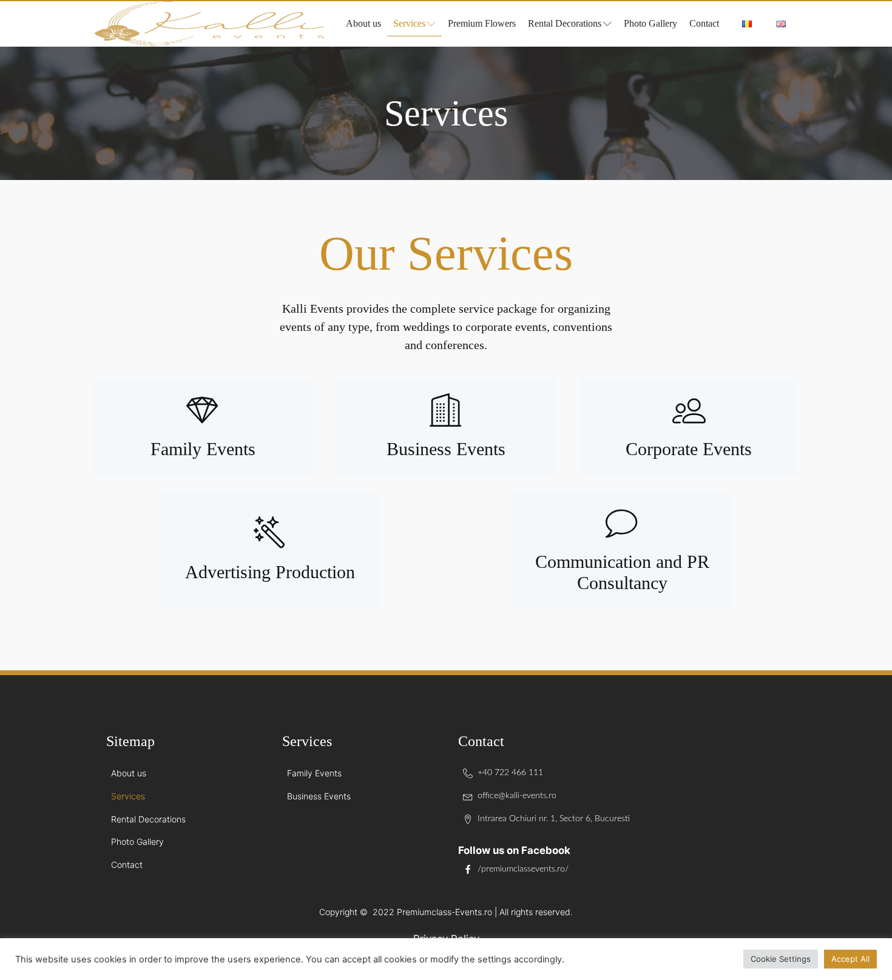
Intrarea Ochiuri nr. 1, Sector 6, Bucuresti (554, 819)
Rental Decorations (564, 23)
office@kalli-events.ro (517, 796)
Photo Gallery (650, 23)
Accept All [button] (850, 959)
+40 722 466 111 (510, 772)
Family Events (314, 773)
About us (363, 23)
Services (409, 23)
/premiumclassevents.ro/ (523, 869)
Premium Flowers (482, 23)
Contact (704, 23)
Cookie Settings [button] (781, 959)
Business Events (319, 796)
